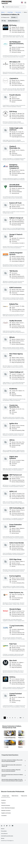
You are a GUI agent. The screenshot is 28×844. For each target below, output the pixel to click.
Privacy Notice (4, 831)
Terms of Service (4, 833)
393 (20, 717)
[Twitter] (6, 825)
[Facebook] (4, 825)
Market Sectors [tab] (15, 795)
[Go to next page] (23, 718)
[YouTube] (12, 825)
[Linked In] (1, 825)
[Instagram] (9, 825)
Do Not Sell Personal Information (7, 835)
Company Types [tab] (5, 795)
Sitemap (2, 838)
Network (5, 3)
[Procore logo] (7, 1)
